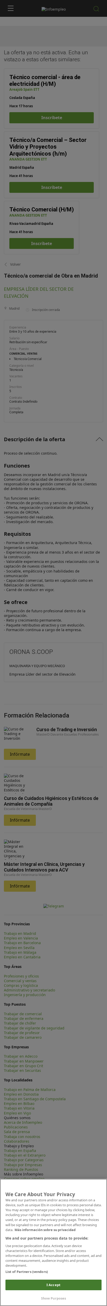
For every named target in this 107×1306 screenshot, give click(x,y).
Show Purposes (53, 1298)
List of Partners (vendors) (26, 1271)
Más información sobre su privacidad (45, 1229)
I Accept (53, 1284)
